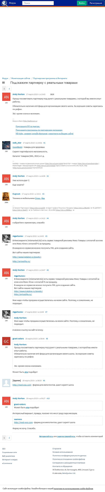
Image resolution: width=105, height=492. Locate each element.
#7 (46, 312)
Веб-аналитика (8, 456)
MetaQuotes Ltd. (69, 473)
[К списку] (8, 83)
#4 (48, 218)
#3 (43, 194)
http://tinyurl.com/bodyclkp (88, 163)
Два (43, 198)
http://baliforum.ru (30, 121)
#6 (48, 270)
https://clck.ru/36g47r (20, 210)
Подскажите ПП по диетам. (28, 126)
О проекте (56, 448)
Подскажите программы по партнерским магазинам (39, 130)
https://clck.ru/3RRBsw (64, 210)
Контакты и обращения (62, 466)
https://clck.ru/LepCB (37, 208)
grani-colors (18, 338)
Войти (82, 3)
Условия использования (62, 452)
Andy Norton (19, 94)
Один (37, 198)
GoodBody (17, 147)
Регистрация (96, 3)
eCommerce (7, 463)
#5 (46, 236)
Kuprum (16, 193)
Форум (5, 78)
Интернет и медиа (9, 459)
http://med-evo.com (22, 384)
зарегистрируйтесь (66, 436)
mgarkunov (18, 236)
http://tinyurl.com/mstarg (46, 166)
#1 (44, 143)
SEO (3, 448)
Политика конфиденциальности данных (69, 455)
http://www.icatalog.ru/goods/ (27, 256)
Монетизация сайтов (20, 78)
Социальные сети (9, 452)
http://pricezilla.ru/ (21, 261)
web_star (17, 142)
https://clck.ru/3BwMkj (82, 208)
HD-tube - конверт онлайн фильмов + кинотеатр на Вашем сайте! (44, 133)
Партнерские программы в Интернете (50, 78)
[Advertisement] (52, 14)
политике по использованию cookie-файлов (73, 488)
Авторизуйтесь (46, 436)
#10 (48, 398)
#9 (44, 380)
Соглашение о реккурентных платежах (68, 462)
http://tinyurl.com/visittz (54, 163)
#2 (48, 176)
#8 (47, 338)
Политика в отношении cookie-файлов (68, 459)
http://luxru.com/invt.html (22, 168)
